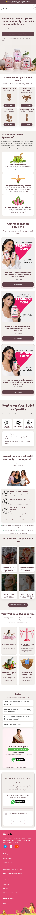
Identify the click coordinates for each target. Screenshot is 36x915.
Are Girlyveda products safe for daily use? (18, 703)
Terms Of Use (7, 862)
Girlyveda (20, 914)
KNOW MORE (9, 105)
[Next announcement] (34, 2)
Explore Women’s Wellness (18, 34)
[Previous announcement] (2, 2)
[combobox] (18, 8)
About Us (6, 884)
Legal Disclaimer (8, 866)
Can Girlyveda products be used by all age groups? (18, 718)
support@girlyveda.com (10, 892)
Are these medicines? (18, 724)
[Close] (34, 8)
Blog (4, 903)
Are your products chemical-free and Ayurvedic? (18, 710)
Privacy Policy (7, 858)
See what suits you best (18, 604)
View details (18, 284)
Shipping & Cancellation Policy (13, 870)
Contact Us (6, 888)
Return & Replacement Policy (12, 873)
